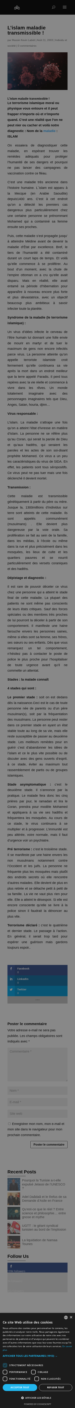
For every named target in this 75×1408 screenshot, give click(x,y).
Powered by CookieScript (37, 1404)
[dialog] (37, 1360)
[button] (37, 1356)
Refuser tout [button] (55, 1387)
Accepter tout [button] (20, 1387)
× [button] (71, 1317)
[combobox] (66, 1317)
